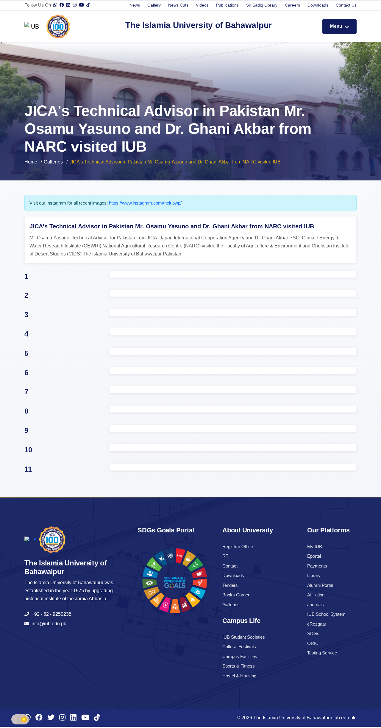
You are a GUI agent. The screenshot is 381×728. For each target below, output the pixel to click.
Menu (336, 26)
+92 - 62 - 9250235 (50, 614)
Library (314, 575)
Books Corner (235, 594)
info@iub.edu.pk (47, 623)
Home (30, 161)
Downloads (317, 5)
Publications (227, 5)
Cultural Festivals (239, 646)
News (134, 5)
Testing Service (322, 652)
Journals (315, 604)
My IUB (314, 546)
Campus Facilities (239, 656)
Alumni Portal (320, 585)
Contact (230, 565)
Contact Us (346, 5)
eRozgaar (316, 623)
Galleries (53, 161)
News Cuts (178, 5)
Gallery (154, 5)
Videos (202, 5)
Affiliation (315, 594)
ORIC (312, 643)
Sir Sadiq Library (261, 5)
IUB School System (326, 614)
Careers (292, 5)
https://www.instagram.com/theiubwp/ (145, 202)
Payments (317, 565)
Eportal (314, 556)
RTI (225, 556)
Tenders (230, 585)
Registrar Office (237, 546)
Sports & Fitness (238, 665)
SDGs (313, 633)
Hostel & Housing (239, 675)
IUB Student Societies (243, 637)
